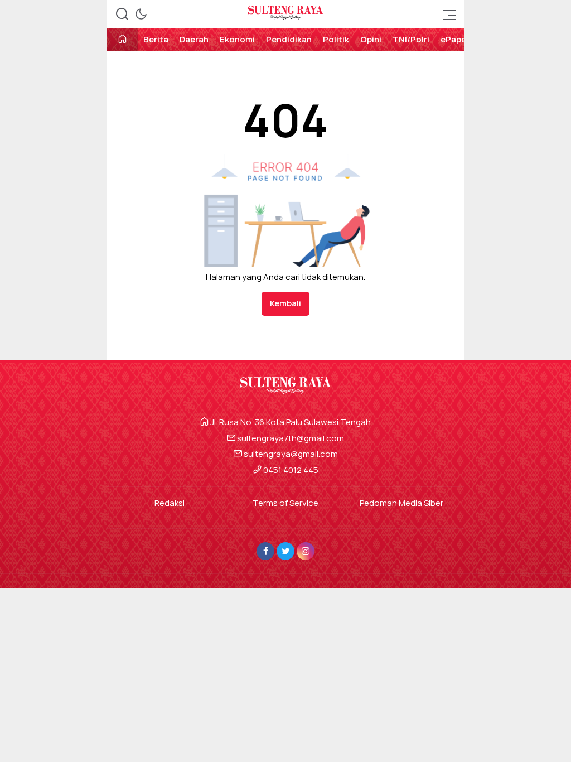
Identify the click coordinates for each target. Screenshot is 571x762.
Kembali (285, 303)
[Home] (122, 40)
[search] (122, 14)
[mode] (141, 14)
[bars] (446, 14)
